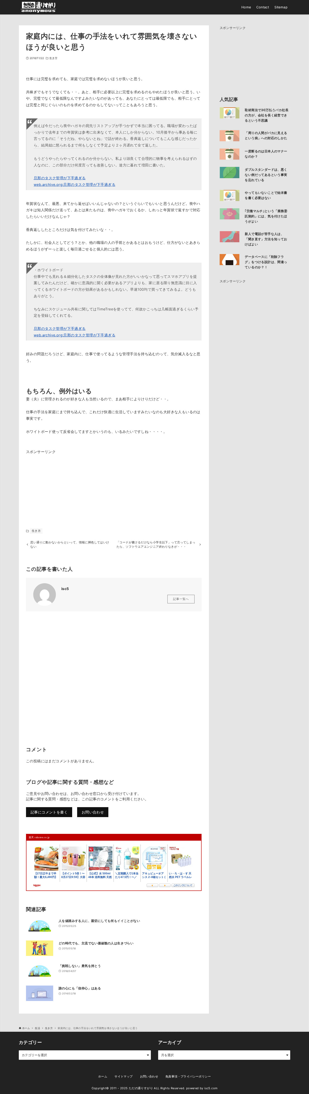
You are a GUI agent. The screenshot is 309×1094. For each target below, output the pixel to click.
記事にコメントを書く (49, 812)
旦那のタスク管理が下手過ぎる (60, 178)
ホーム (102, 1076)
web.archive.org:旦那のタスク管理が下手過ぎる (74, 184)
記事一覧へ (181, 599)
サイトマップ (123, 1076)
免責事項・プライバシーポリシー (188, 1076)
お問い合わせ (93, 812)
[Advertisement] (60, 483)
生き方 (53, 58)
